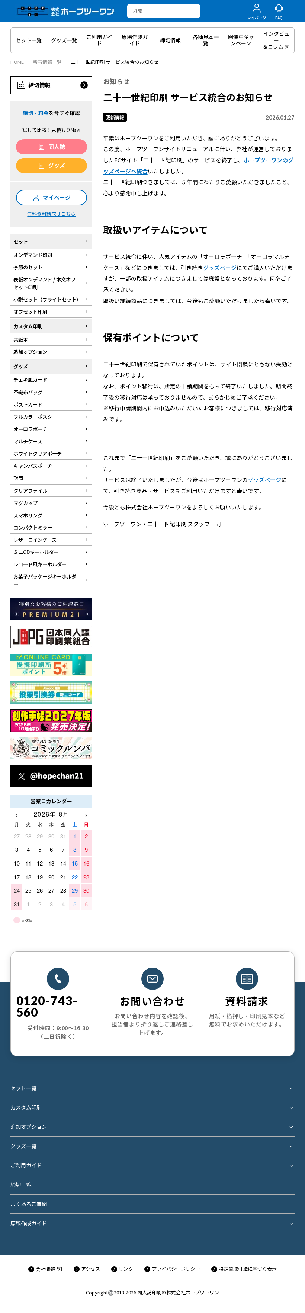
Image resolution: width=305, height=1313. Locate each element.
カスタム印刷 (26, 1107)
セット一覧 (23, 1088)
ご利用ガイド (26, 1165)
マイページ (57, 197)
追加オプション (28, 1126)
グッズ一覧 (23, 1146)
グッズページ (220, 267)
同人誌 (56, 146)
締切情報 (39, 85)
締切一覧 (20, 1184)
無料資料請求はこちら (51, 213)
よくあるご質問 (28, 1204)
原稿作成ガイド (28, 1223)
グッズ (56, 165)
